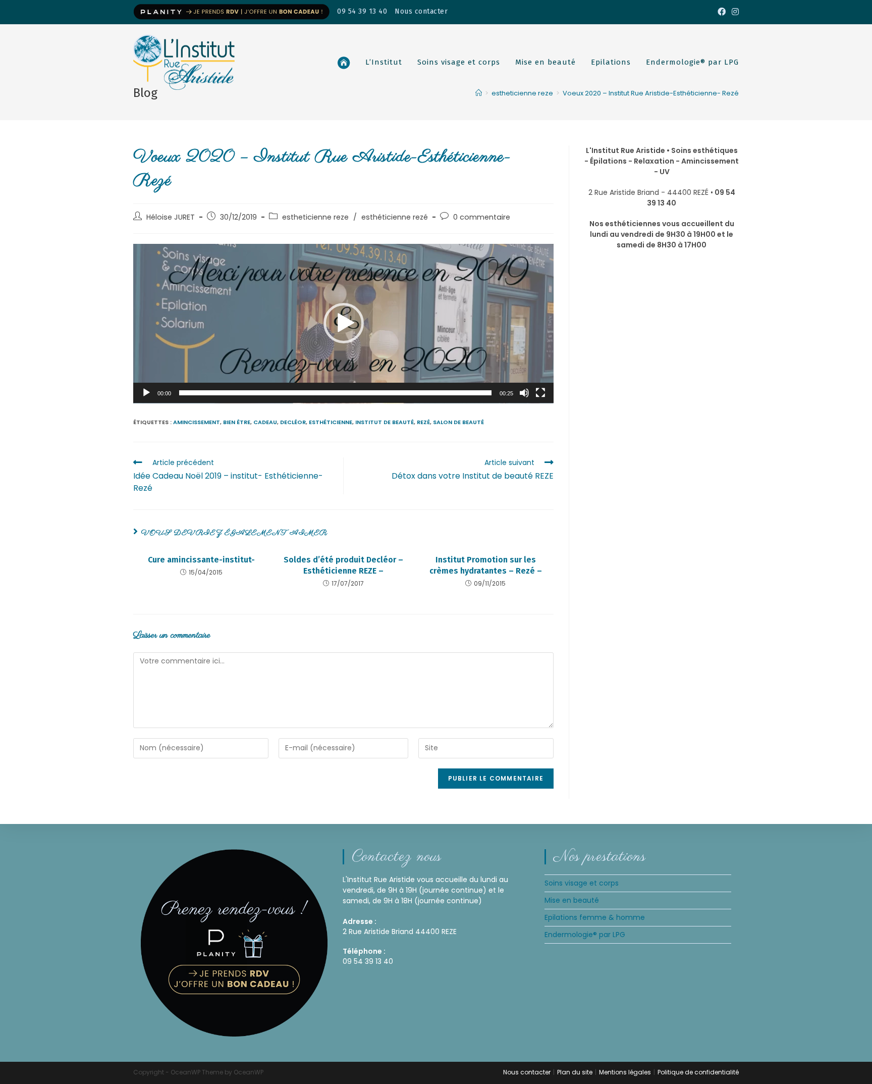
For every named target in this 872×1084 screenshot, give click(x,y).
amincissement (196, 422)
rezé (423, 422)
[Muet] (524, 393)
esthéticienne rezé (394, 217)
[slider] (335, 392)
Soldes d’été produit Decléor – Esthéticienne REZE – (343, 565)
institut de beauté (384, 422)
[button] (343, 323)
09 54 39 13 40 (362, 11)
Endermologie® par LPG (584, 935)
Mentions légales (625, 1072)
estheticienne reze (315, 217)
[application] (343, 323)
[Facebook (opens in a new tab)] (722, 12)
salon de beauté (458, 422)
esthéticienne (330, 422)
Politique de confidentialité (698, 1072)
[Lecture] (146, 393)
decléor (293, 422)
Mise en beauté (571, 900)
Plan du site (574, 1072)
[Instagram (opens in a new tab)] (734, 12)
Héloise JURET (170, 217)
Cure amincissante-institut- (201, 559)
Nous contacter (421, 11)
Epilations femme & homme (594, 917)
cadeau (265, 422)
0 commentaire (481, 217)
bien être (236, 422)
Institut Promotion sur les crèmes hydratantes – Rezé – (485, 565)
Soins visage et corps (581, 883)
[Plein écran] (540, 393)
